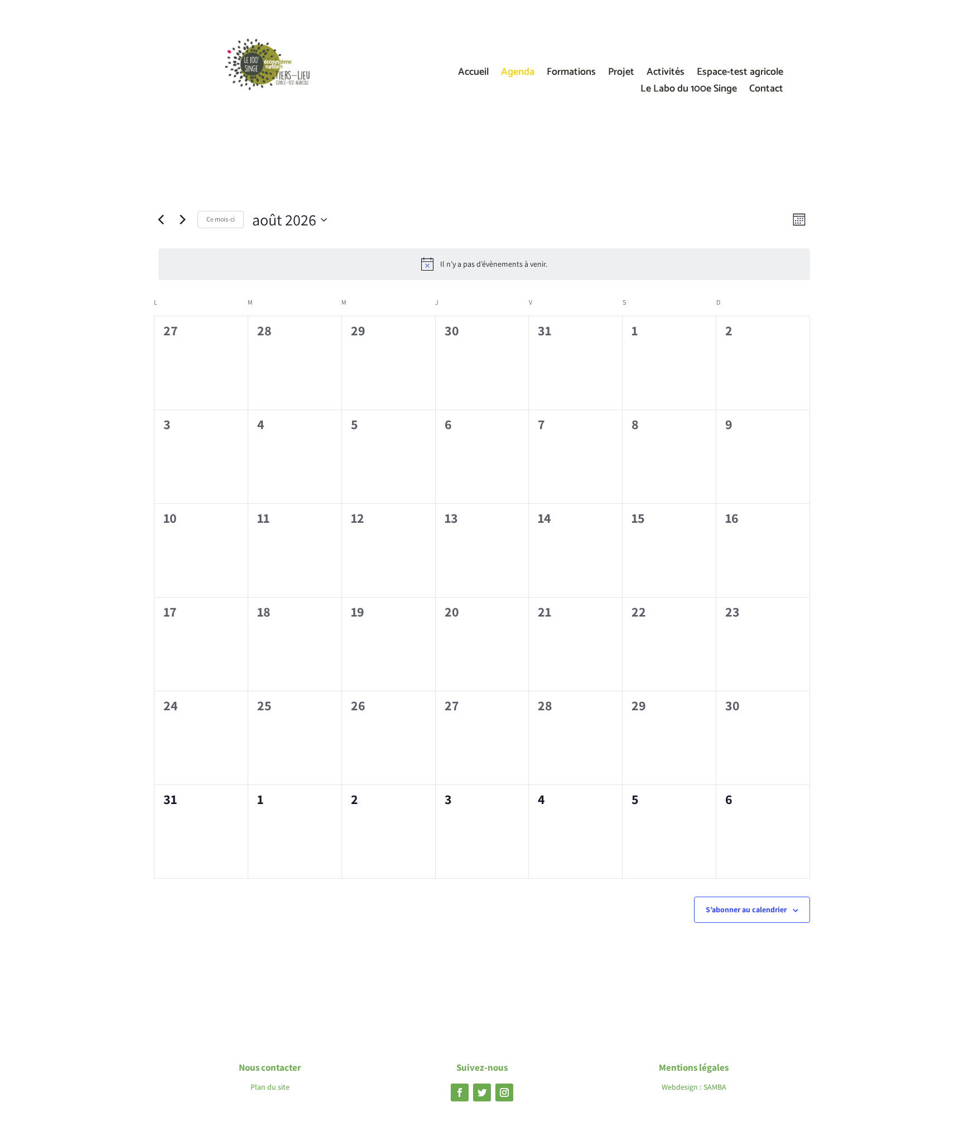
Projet (621, 74)
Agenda (517, 74)
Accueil (473, 74)
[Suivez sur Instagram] (504, 1092)
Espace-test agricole (740, 74)
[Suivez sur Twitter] (482, 1092)
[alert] (484, 264)
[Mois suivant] (182, 220)
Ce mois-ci (220, 219)
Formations (571, 74)
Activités (666, 74)
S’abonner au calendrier (746, 909)
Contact (766, 91)
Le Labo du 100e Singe (688, 91)
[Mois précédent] (160, 220)
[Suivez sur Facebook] (460, 1092)
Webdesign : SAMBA (694, 1087)
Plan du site (270, 1087)
